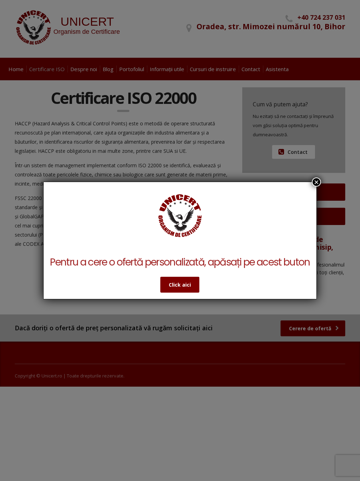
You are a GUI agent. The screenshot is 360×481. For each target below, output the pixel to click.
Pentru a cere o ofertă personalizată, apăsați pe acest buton (180, 262)
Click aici (180, 284)
